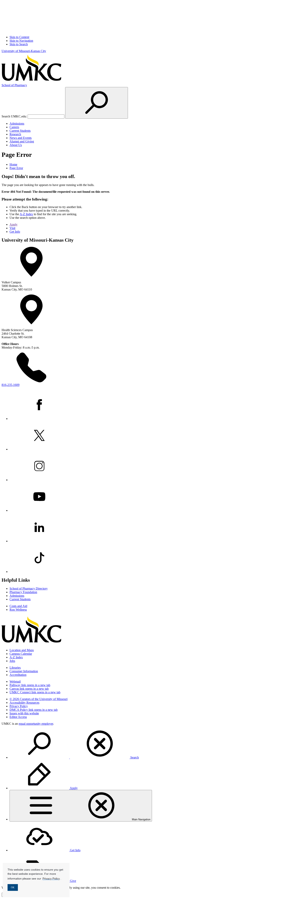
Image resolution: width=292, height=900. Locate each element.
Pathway (30, 685)
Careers (14, 127)
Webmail (15, 681)
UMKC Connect (35, 692)
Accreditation (18, 674)
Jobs (12, 661)
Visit (12, 228)
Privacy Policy (19, 706)
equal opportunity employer (36, 723)
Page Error (16, 168)
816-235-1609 (10, 385)
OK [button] (13, 887)
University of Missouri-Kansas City (24, 51)
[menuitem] (150, 744)
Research (15, 134)
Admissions (17, 123)
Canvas (29, 688)
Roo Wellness (18, 609)
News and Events (21, 138)
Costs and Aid (18, 606)
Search (134, 757)
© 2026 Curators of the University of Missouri (39, 699)
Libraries (15, 667)
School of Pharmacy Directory (29, 588)
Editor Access (18, 717)
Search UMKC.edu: (14, 116)
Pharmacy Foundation (23, 592)
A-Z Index (26, 214)
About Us (16, 145)
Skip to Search (19, 44)
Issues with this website (24, 713)
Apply (13, 224)
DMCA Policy (34, 709)
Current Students (20, 130)
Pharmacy (14, 85)
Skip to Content (19, 37)
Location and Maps (22, 650)
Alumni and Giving (22, 141)
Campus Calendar (21, 653)
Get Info (15, 231)
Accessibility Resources (24, 702)
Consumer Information (24, 671)
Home (13, 164)
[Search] (96, 103)
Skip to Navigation (21, 40)
